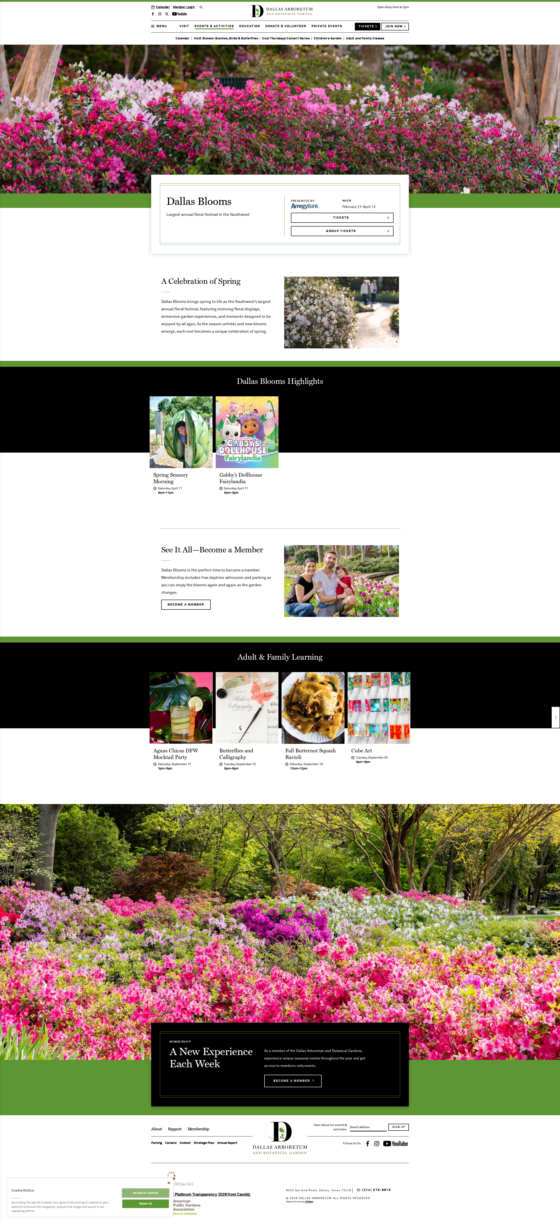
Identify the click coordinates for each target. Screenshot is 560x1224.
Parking (156, 1143)
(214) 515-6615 (376, 1190)
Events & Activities (214, 26)
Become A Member (186, 604)
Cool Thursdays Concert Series (286, 38)
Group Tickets (341, 231)
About (156, 1129)
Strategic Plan (204, 1143)
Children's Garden (328, 38)
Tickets (366, 26)
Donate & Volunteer (285, 26)
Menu (161, 26)
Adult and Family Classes (365, 38)
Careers (170, 1143)
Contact (185, 1143)
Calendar (163, 7)
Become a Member (291, 1080)
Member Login (184, 7)
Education (249, 26)
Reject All (145, 1203)
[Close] (169, 1183)
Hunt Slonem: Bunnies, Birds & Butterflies (226, 38)
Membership (198, 1129)
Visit (184, 26)
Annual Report (227, 1143)
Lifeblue (309, 1202)
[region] (90, 1197)
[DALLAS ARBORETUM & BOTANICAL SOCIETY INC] (207, 1195)
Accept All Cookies (145, 1193)
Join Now (394, 26)
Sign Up (398, 1127)
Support (175, 1129)
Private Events (327, 26)
